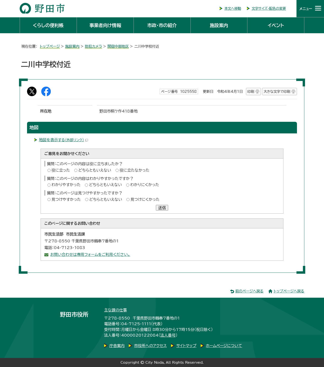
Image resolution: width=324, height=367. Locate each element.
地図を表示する (61, 140)
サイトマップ (186, 346)
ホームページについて (224, 346)
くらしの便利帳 (48, 25)
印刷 (250, 91)
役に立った (60, 170)
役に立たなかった (134, 170)
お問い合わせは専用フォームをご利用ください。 (90, 254)
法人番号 (168, 335)
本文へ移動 (232, 8)
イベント (276, 25)
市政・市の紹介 (162, 25)
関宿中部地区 (118, 46)
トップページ (50, 46)
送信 (162, 208)
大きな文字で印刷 (277, 91)
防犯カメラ (93, 46)
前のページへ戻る (249, 291)
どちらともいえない (94, 170)
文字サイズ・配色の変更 (269, 8)
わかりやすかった (66, 185)
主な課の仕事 (115, 310)
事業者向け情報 (105, 25)
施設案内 (219, 25)
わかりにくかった (144, 185)
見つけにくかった (145, 199)
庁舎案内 (117, 346)
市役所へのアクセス (150, 346)
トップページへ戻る (289, 291)
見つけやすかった (66, 199)
